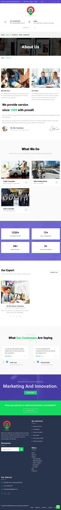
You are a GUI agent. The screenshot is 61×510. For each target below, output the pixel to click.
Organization (36, 435)
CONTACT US (54, 272)
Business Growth (37, 426)
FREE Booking (30, 392)
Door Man (35, 467)
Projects (50, 507)
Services (14, 35)
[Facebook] (2, 493)
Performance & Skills (38, 438)
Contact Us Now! (30, 410)
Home (3, 35)
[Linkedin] (5, 493)
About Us (8, 35)
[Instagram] (9, 493)
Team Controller (37, 459)
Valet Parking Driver (37, 461)
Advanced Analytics (38, 441)
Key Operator (36, 465)
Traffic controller (37, 463)
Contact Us (26, 35)
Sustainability (36, 429)
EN (42, 1)
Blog (20, 35)
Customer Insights (37, 432)
